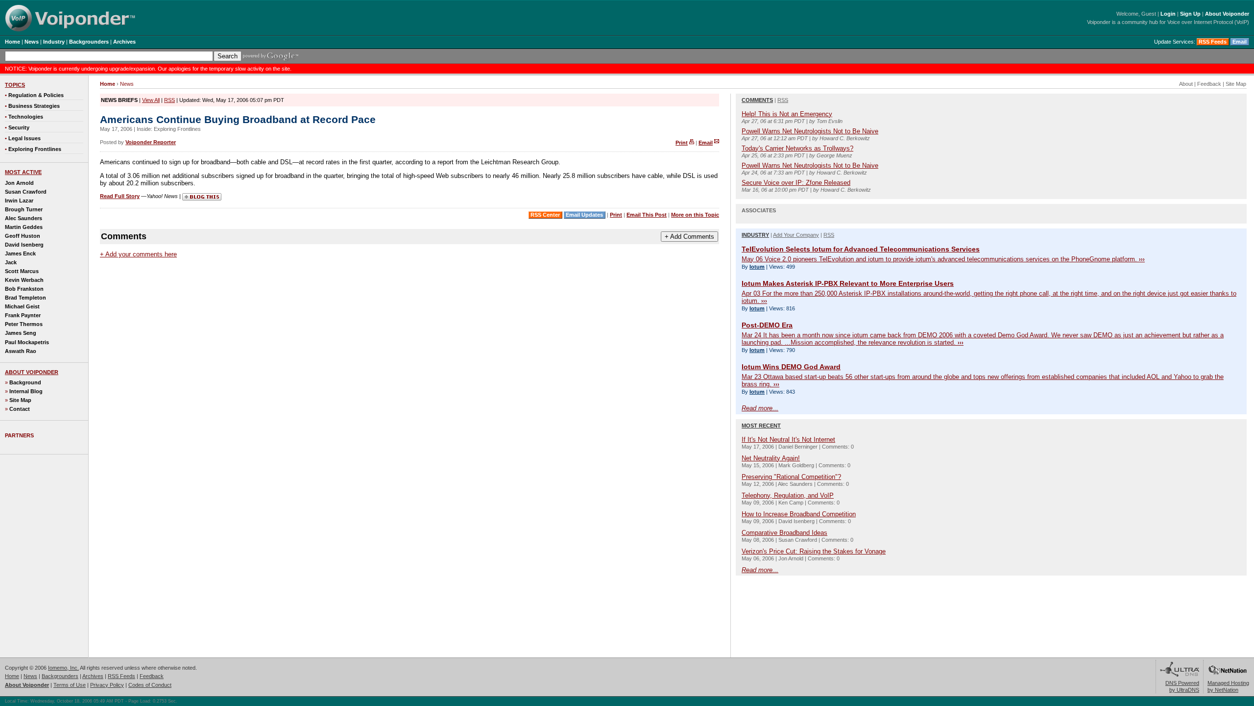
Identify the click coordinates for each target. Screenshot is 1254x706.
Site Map (20, 400)
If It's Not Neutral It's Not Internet (788, 439)
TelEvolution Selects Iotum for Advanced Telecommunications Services (861, 249)
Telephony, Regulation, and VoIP (788, 495)
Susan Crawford (26, 192)
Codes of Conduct (149, 685)
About (1186, 84)
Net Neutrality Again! (771, 458)
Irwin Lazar (19, 200)
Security (18, 127)
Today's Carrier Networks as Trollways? (797, 148)
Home (12, 676)
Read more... (760, 408)
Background (25, 382)
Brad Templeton (25, 298)
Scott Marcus (22, 271)
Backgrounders (60, 676)
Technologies (25, 117)
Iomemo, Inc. (63, 668)
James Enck (20, 253)
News (127, 84)
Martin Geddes (24, 227)
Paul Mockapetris (27, 342)
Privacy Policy (107, 685)
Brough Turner (24, 209)
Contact (19, 409)
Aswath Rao (20, 351)
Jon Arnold (19, 183)
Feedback (1209, 84)
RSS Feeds (1213, 42)
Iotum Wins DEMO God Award (791, 367)
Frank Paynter (23, 315)
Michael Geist (22, 306)
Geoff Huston (22, 236)
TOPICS (15, 85)
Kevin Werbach (24, 280)
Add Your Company (796, 235)
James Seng (20, 333)
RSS (169, 100)
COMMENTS (757, 100)
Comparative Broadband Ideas (784, 532)
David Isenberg (24, 245)
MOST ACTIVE (23, 172)
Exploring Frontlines (34, 149)
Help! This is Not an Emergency (787, 114)
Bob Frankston (24, 289)
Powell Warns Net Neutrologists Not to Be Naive (810, 131)
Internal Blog (26, 391)
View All (151, 100)
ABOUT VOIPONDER (31, 372)
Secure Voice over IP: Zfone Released (796, 182)
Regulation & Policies (36, 95)
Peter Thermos (24, 324)
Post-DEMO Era (767, 325)
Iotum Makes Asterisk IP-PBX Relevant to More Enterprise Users (848, 283)
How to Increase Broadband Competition (799, 514)
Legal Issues (24, 138)
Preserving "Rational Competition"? (791, 476)
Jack (11, 262)
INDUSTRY (755, 235)
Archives (92, 676)
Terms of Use (69, 685)
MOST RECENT (761, 426)
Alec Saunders (23, 218)
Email (1239, 42)
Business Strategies (34, 106)
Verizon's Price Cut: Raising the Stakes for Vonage (814, 551)
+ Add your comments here (138, 254)
